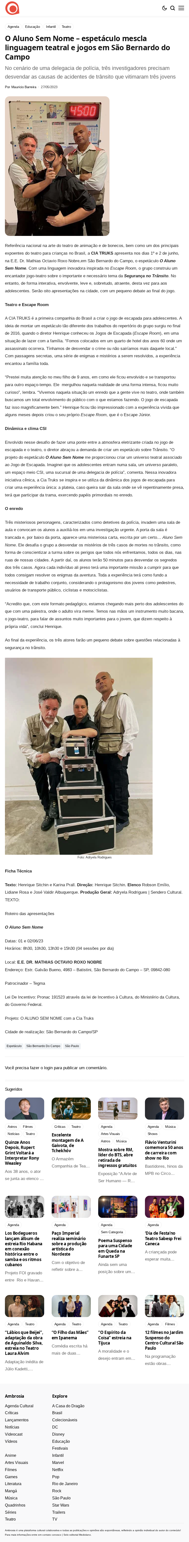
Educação (61, 1441)
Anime (10, 1455)
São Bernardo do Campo (43, 1046)
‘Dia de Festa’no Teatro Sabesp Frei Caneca (163, 1238)
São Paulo (72, 1046)
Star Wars (60, 1505)
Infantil (58, 1455)
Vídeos (11, 1441)
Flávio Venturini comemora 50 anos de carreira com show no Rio (164, 1150)
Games (11, 1477)
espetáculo (14, 1046)
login (48, 1068)
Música (11, 1498)
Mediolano (85, 1534)
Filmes (11, 1470)
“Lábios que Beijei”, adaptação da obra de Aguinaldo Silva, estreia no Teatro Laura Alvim (24, 1342)
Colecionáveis (64, 1420)
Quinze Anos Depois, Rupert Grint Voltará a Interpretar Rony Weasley (22, 1152)
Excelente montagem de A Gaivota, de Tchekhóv (68, 1142)
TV (54, 1519)
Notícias (12, 1427)
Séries (10, 1512)
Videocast (13, 1434)
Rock (56, 1491)
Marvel (58, 1462)
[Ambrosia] (12, 8)
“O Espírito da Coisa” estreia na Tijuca (114, 1337)
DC (55, 1427)
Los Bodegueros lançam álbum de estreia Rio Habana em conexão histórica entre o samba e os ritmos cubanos (23, 1248)
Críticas (11, 1413)
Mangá (11, 1491)
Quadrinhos (15, 1505)
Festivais (60, 1448)
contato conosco (51, 1534)
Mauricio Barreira (23, 87)
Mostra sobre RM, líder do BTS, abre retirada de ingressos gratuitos (117, 1157)
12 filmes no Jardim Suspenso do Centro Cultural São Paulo (164, 1340)
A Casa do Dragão (68, 1406)
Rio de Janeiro (65, 1484)
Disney (58, 1434)
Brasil (57, 1413)
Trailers (58, 1512)
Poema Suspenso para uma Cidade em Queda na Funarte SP (115, 1248)
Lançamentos (17, 1420)
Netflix (57, 1470)
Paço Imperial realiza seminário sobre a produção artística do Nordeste (69, 1243)
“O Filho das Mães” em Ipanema (70, 1334)
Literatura (13, 1484)
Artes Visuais (16, 1462)
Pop (55, 1477)
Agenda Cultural (19, 1406)
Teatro (10, 1519)
